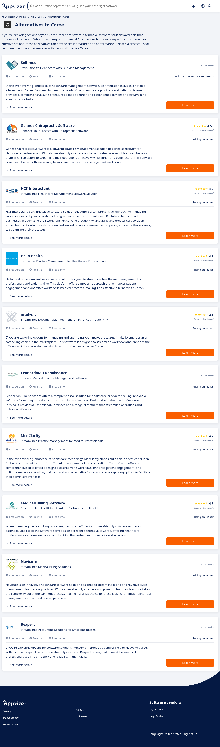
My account (156, 709)
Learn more (190, 105)
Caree (41, 16)
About (79, 709)
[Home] (2, 16)
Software (81, 716)
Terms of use (10, 724)
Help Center (156, 716)
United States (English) (178, 734)
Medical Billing (26, 16)
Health (11, 16)
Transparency (11, 717)
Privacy (7, 711)
